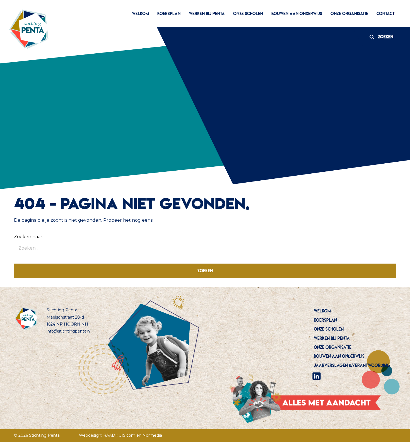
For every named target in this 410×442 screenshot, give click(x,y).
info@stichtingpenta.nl (69, 331)
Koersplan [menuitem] (168, 13)
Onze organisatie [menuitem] (349, 13)
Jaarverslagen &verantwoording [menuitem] (352, 365)
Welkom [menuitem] (140, 13)
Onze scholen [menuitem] (248, 13)
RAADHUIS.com (119, 435)
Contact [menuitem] (386, 13)
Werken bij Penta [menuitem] (207, 13)
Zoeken (379, 36)
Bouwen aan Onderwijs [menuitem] (296, 13)
